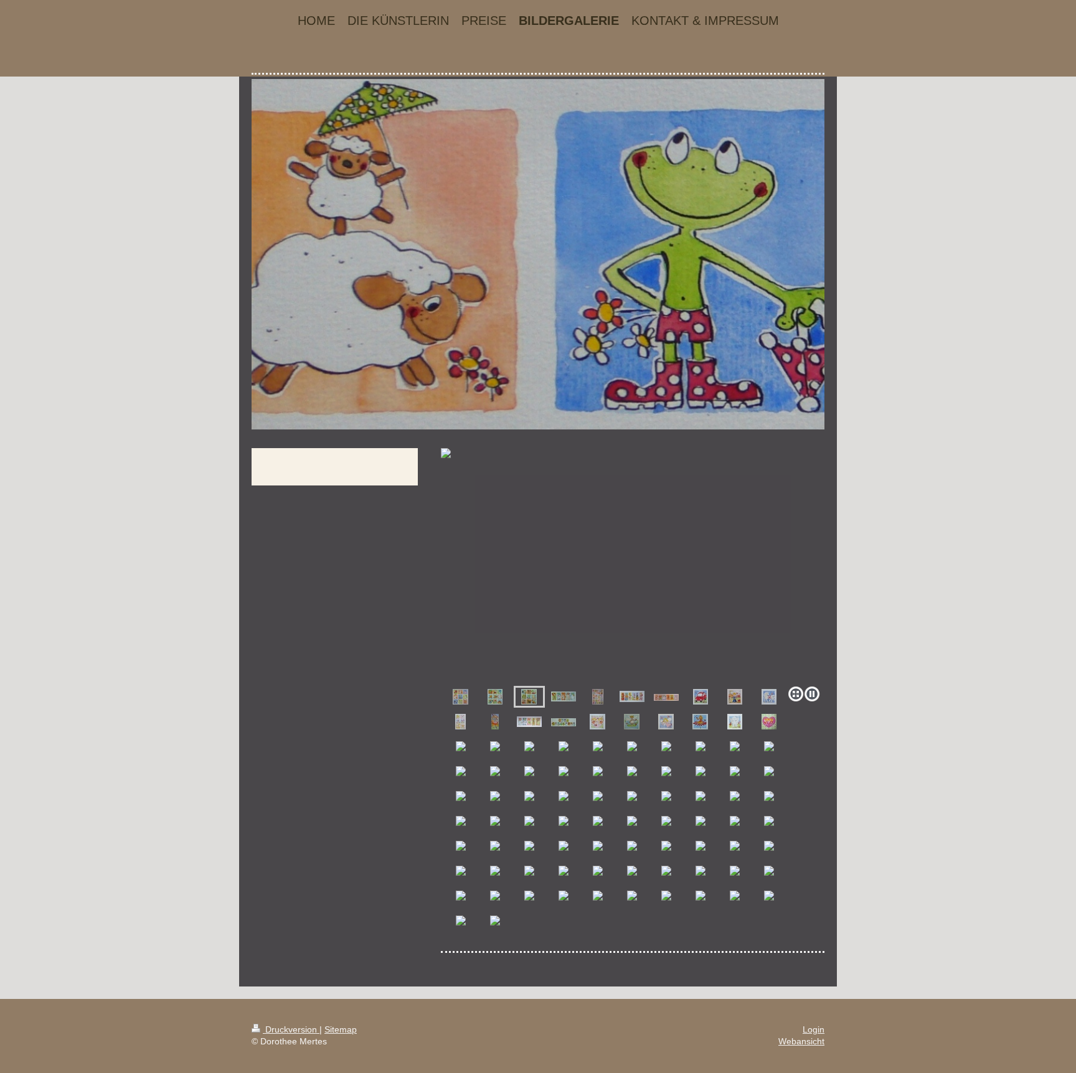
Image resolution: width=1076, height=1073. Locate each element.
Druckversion (291, 1029)
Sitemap (340, 1029)
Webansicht (801, 1041)
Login (813, 1029)
